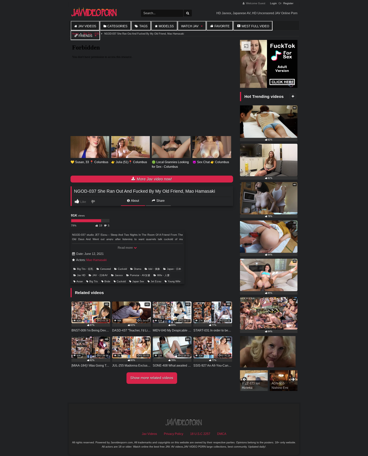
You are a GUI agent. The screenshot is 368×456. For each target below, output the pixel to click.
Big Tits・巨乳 (85, 269)
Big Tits (93, 281)
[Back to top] (356, 444)
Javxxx (119, 275)
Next (293, 379)
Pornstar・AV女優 (140, 275)
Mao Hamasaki (96, 260)
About (134, 200)
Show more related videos (151, 378)
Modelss (166, 26)
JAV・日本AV (100, 275)
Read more (125, 247)
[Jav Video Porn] (94, 13)
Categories (117, 26)
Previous (245, 379)
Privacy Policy (173, 433)
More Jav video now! (154, 179)
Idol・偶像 (154, 269)
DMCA (221, 433)
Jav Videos (87, 26)
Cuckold (122, 269)
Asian (79, 281)
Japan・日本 (174, 269)
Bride (107, 281)
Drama (137, 269)
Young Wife (174, 281)
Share (160, 200)
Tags (143, 26)
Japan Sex (138, 281)
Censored (105, 269)
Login (273, 3)
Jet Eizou (156, 281)
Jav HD (81, 275)
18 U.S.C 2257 (200, 433)
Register (288, 3)
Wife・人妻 (163, 275)
